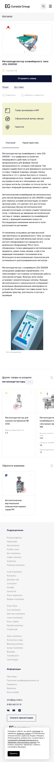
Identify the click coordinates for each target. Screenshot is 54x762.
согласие (36, 731)
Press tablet (13, 622)
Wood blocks (13, 546)
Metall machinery (15, 626)
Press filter (12, 606)
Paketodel (12, 542)
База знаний (13, 692)
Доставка (19, 87)
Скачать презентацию (21, 718)
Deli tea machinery (16, 614)
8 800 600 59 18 (14, 705)
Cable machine (14, 557)
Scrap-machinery (15, 648)
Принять (14, 754)
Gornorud (11, 592)
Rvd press (11, 576)
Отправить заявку (27, 79)
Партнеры (12, 677)
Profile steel (13, 550)
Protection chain (15, 640)
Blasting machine (15, 644)
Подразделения (15, 530)
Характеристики (30, 143)
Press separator (14, 595)
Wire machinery (14, 636)
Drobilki (10, 588)
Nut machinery (14, 553)
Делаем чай (13, 580)
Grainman (11, 561)
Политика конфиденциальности (23, 681)
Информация (14, 669)
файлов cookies (24, 733)
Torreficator (13, 656)
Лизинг (5, 87)
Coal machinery (14, 572)
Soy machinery (14, 610)
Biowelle (11, 652)
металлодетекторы (13, 382)
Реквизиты (12, 685)
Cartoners (12, 584)
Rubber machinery (15, 599)
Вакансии (11, 688)
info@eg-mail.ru (14, 700)
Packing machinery (16, 565)
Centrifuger (12, 660)
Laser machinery (15, 618)
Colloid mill (12, 630)
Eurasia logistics (14, 538)
